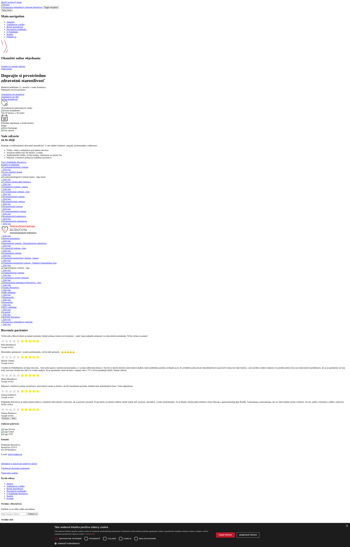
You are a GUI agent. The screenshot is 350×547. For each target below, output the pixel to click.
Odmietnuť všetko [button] (248, 535)
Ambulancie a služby (16, 24)
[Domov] (5, 5)
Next (14, 418)
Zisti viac (6, 169)
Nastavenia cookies (9, 473)
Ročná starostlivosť (15, 27)
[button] (132, 543)
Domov (10, 484)
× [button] (347, 526)
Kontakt (10, 498)
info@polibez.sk (15, 454)
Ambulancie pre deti (10, 97)
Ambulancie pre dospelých (12, 94)
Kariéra (10, 34)
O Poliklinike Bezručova (17, 493)
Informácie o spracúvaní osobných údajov (19, 463)
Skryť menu (6, 10)
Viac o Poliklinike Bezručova (13, 162)
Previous (5, 418)
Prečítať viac (90, 534)
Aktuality (11, 22)
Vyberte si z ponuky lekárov (13, 66)
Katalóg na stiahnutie (10, 165)
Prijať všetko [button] (225, 535)
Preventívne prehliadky (17, 29)
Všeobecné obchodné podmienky (15, 468)
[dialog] (175, 535)
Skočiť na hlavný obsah (11, 2)
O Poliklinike (12, 32)
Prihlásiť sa (11, 37)
